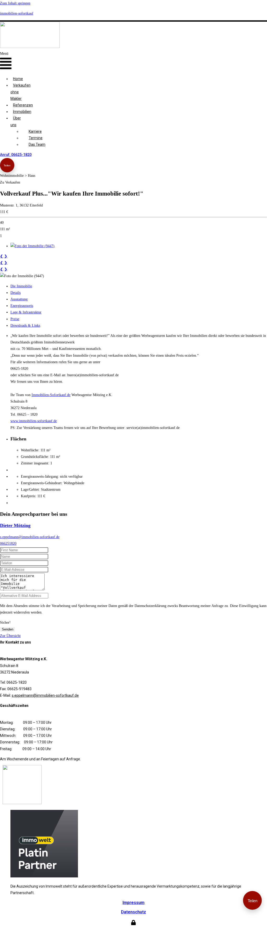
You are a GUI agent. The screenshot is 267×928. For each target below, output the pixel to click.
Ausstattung (19, 299)
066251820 (8, 543)
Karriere (35, 131)
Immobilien (22, 112)
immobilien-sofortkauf (16, 13)
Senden (7, 629)
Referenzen (23, 105)
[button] (5, 61)
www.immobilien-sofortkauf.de (33, 421)
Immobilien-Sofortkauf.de (51, 395)
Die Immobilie (21, 286)
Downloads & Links (25, 325)
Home (18, 79)
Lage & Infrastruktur (25, 312)
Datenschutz (133, 911)
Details (15, 293)
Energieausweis (21, 306)
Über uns (15, 121)
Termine (36, 138)
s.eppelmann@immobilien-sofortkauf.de (29, 537)
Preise (14, 319)
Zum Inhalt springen (15, 3)
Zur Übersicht (10, 636)
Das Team (37, 144)
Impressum (133, 902)
